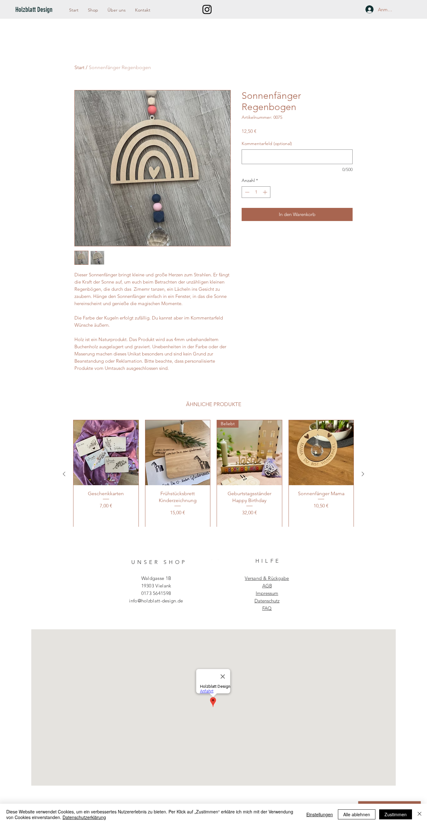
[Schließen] (419, 814)
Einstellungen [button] (319, 814)
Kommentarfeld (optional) (267, 143)
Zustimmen (395, 814)
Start (79, 67)
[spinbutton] (256, 192)
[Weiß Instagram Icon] (215, 562)
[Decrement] (246, 192)
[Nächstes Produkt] (363, 474)
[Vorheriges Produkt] (64, 474)
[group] (213, 474)
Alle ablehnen (356, 814)
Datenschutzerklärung (84, 817)
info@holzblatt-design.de (156, 601)
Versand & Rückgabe (267, 578)
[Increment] (265, 192)
